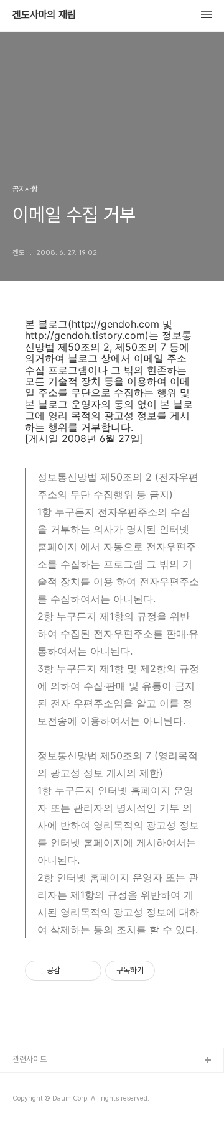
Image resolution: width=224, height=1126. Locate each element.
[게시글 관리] (87, 970)
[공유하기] (72, 970)
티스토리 (26, 1081)
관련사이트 (29, 1059)
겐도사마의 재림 (44, 15)
